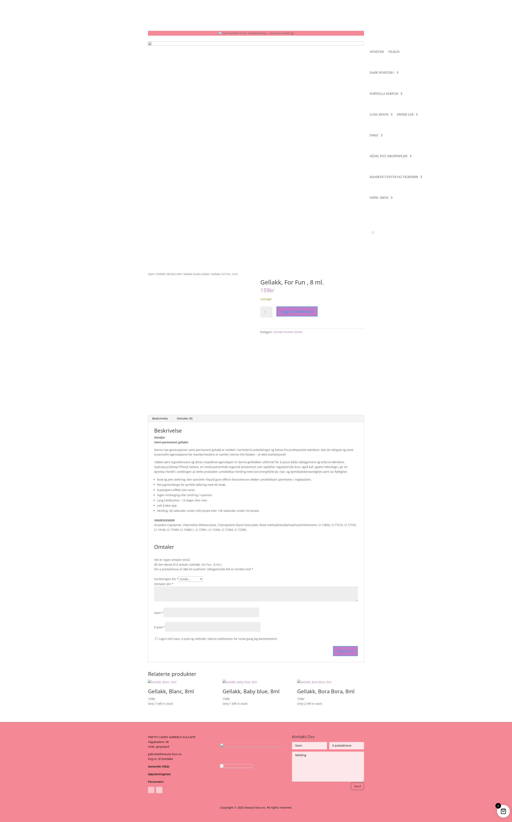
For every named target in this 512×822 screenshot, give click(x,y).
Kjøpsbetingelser (159, 774)
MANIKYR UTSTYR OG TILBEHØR (394, 177)
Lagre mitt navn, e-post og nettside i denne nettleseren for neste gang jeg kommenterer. (218, 639)
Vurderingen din (166, 579)
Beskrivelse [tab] (160, 418)
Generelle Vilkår (159, 766)
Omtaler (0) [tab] (185, 418)
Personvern (156, 782)
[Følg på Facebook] (151, 790)
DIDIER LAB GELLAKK (169, 274)
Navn (159, 613)
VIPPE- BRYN (379, 198)
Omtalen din (163, 584)
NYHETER (377, 52)
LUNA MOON (379, 114)
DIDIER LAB (405, 114)
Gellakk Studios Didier (196, 274)
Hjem (151, 274)
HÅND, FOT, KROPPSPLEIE (388, 156)
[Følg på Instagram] (159, 790)
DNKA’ (374, 135)
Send (357, 786)
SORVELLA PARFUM (384, 93)
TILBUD (393, 52)
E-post (159, 627)
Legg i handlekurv (297, 311)
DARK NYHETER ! (382, 72)
